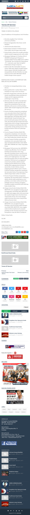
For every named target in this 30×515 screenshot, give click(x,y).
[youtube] (22, 1)
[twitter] (17, 1)
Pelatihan (5, 412)
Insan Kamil (12, 465)
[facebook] (15, 1)
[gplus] (20, 1)
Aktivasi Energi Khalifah (16, 452)
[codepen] (25, 1)
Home (3, 22)
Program (11, 412)
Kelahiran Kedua (13, 471)
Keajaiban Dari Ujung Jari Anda (17, 320)
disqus (21, 278)
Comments (24, 311)
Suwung (17, 412)
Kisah (24, 409)
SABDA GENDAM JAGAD (15, 314)
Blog (9, 409)
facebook (16, 278)
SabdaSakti (18, 513)
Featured (15, 409)
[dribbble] (21, 510)
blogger (26, 278)
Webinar (23, 412)
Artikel (4, 409)
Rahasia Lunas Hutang (15, 333)
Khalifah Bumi (13, 458)
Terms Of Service (7, 266)
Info (6, 22)
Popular (15, 311)
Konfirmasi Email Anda (8, 253)
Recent (6, 311)
